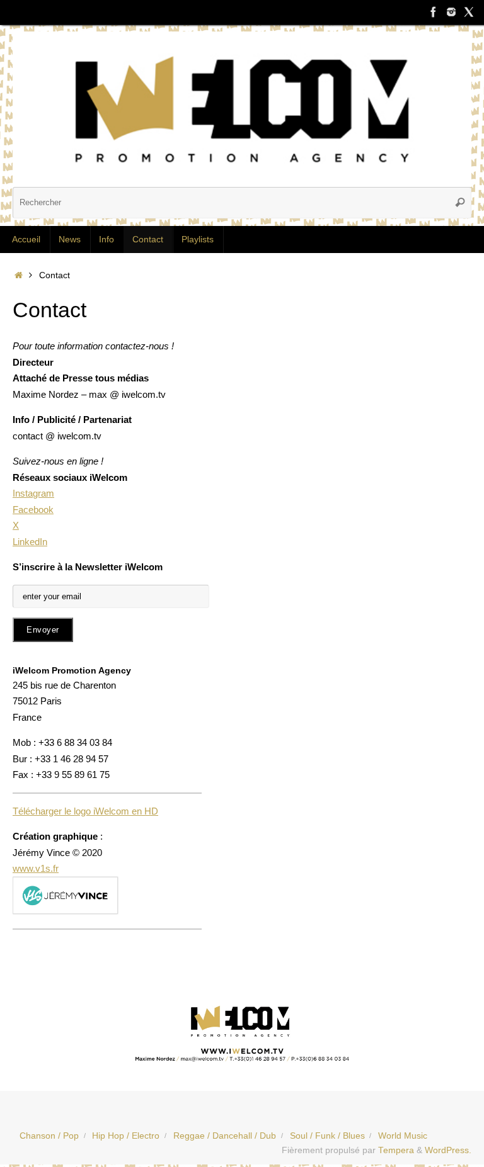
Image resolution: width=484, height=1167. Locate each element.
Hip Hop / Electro (125, 1136)
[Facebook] (433, 12)
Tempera (396, 1150)
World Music (402, 1136)
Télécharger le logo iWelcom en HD (85, 811)
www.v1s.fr (36, 868)
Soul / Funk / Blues (327, 1136)
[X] (469, 12)
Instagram (33, 493)
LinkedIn (30, 541)
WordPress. (448, 1150)
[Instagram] (451, 12)
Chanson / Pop (49, 1136)
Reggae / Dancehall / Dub (224, 1136)
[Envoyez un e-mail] (242, 1031)
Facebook (33, 509)
